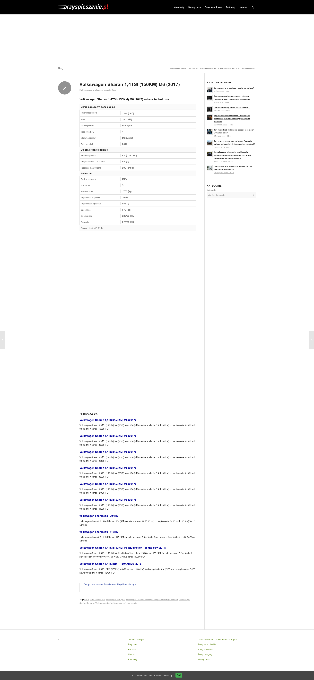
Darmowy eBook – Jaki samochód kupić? (217, 639)
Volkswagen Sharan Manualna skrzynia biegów (116, 603)
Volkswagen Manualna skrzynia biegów (143, 599)
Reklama (132, 649)
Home (183, 68)
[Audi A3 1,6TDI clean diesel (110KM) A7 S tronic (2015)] (2, 340)
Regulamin (133, 644)
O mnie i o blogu (136, 639)
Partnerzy (132, 659)
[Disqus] (137, 276)
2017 (86, 599)
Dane (114, 90)
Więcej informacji (164, 675)
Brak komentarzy (86, 90)
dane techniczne (97, 599)
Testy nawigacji (205, 654)
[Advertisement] (157, 39)
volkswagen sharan (208, 68)
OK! (179, 675)
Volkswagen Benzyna (115, 599)
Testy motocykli (205, 649)
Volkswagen (193, 68)
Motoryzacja (203, 659)
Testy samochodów (207, 644)
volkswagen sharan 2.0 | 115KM (98, 532)
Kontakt (131, 654)
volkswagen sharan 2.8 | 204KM (98, 516)
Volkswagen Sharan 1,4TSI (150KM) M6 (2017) (129, 84)
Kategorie (211, 190)
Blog (60, 68)
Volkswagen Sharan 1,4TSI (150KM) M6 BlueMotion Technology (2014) (122, 547)
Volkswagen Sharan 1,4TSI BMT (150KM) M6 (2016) (110, 564)
